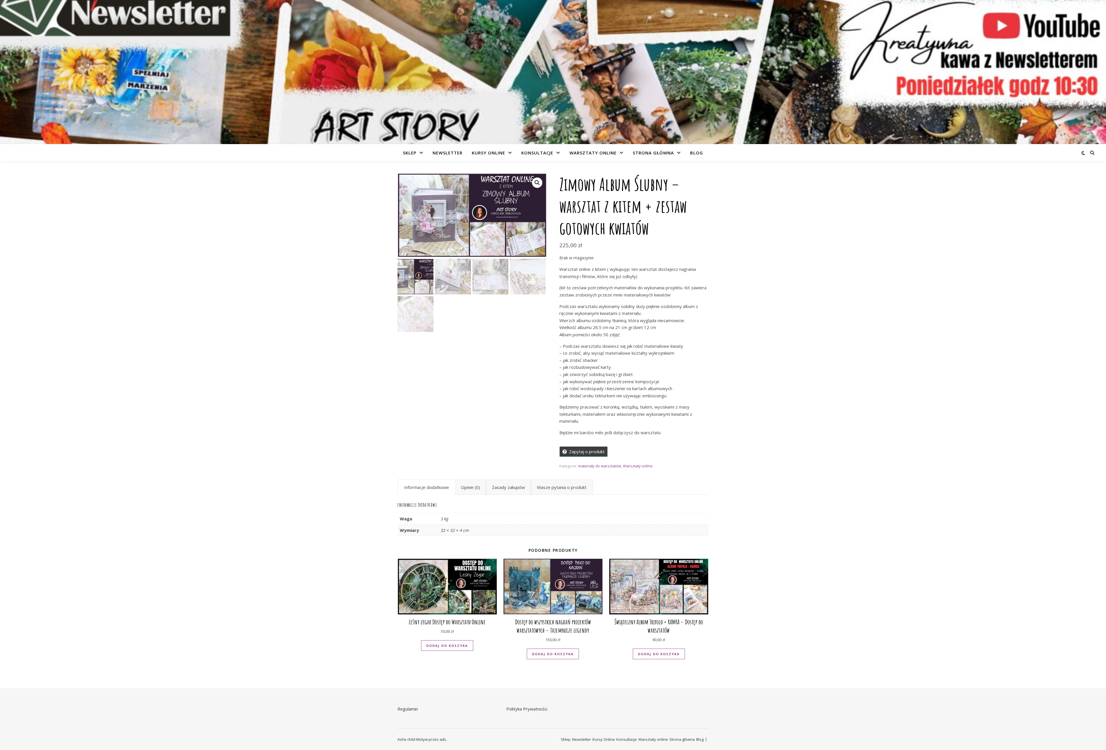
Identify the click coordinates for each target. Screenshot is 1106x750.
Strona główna (653, 153)
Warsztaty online (593, 153)
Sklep (409, 153)
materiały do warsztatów (599, 465)
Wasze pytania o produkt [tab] (561, 487)
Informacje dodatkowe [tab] (426, 487)
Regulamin (407, 709)
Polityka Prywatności (526, 709)
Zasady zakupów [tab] (508, 487)
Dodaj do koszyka (447, 645)
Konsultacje (537, 153)
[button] (537, 182)
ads (443, 739)
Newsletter (448, 153)
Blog (696, 153)
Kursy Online (488, 153)
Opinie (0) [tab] (470, 487)
